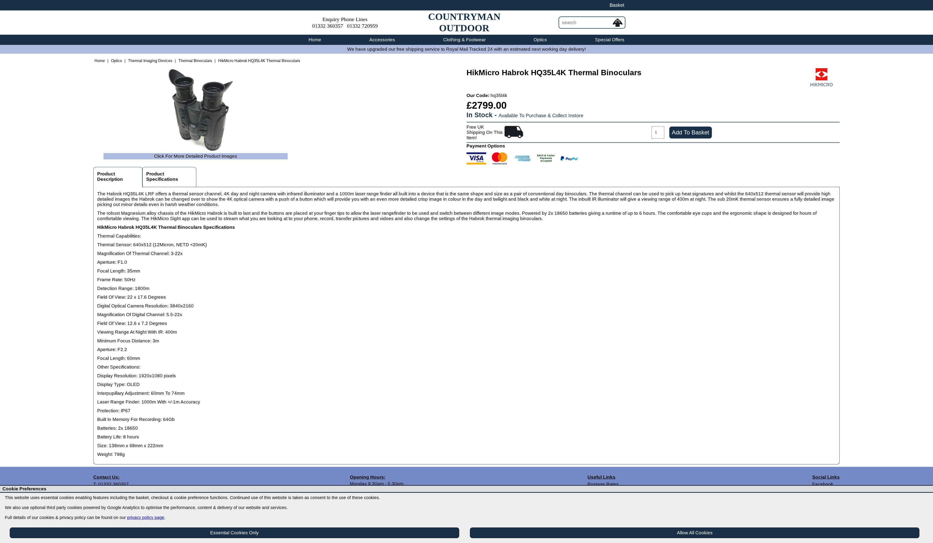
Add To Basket (690, 132)
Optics (540, 39)
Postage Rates (603, 484)
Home (315, 39)
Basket (617, 5)
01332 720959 (362, 26)
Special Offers (609, 39)
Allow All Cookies (695, 532)
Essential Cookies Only (234, 532)
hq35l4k (499, 95)
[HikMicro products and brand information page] (821, 85)
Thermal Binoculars (195, 61)
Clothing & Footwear (464, 39)
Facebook (822, 484)
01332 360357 (327, 26)
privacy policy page (145, 517)
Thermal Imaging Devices (150, 61)
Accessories (382, 39)
